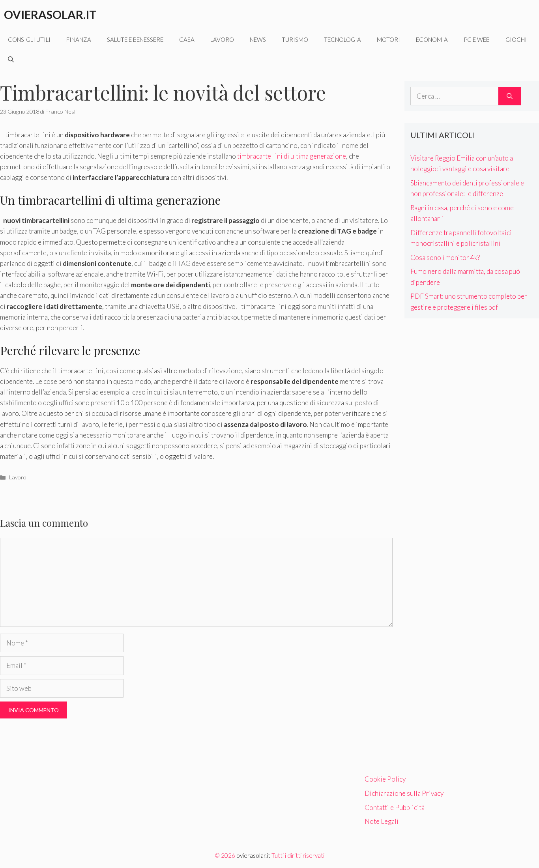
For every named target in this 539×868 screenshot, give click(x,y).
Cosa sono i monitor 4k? (445, 257)
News (258, 39)
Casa (187, 39)
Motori (388, 39)
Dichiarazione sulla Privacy (404, 793)
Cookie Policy (385, 779)
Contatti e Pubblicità (395, 807)
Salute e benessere (135, 39)
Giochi (516, 39)
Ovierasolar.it (50, 14)
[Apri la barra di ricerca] (11, 59)
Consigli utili (29, 39)
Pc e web (477, 39)
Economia (432, 39)
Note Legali (382, 821)
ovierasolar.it (253, 855)
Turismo (295, 39)
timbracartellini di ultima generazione (291, 156)
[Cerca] (509, 96)
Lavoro (222, 39)
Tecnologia (342, 39)
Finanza (78, 39)
